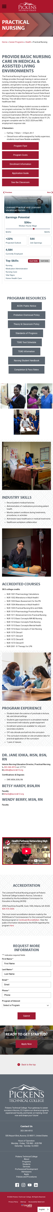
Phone (6, 990)
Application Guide (20, 173)
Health (28, 42)
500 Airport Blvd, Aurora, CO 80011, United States (26, 1136)
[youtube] (30, 1185)
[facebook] (17, 1185)
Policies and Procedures (26, 1177)
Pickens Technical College (26, 1156)
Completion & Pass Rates (26, 369)
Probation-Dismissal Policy (26, 315)
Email (6, 980)
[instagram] (23, 1185)
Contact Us (26, 1126)
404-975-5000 (8, 909)
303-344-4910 (10, 767)
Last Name (8, 969)
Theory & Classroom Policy (26, 324)
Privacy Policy (13, 1202)
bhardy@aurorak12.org (14, 794)
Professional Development (26, 1169)
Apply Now (26, 1044)
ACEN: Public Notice (26, 306)
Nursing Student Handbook (26, 360)
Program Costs (20, 155)
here (12, 925)
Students (26, 1164)
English (42, 1209)
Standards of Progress (26, 333)
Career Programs (16, 42)
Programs (26, 1162)
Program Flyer (20, 146)
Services (26, 1167)
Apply (26, 1174)
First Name (8, 959)
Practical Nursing (15, 25)
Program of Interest (11, 1001)
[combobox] (44, 1209)
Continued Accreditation (29, 920)
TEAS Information (26, 351)
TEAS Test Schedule (26, 342)
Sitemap (23, 1202)
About (26, 1159)
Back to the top (28, 1064)
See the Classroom (20, 182)
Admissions (26, 1172)
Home (4, 42)
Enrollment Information (20, 164)
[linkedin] (36, 1185)
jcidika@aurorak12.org (13, 770)
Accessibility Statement (36, 1202)
